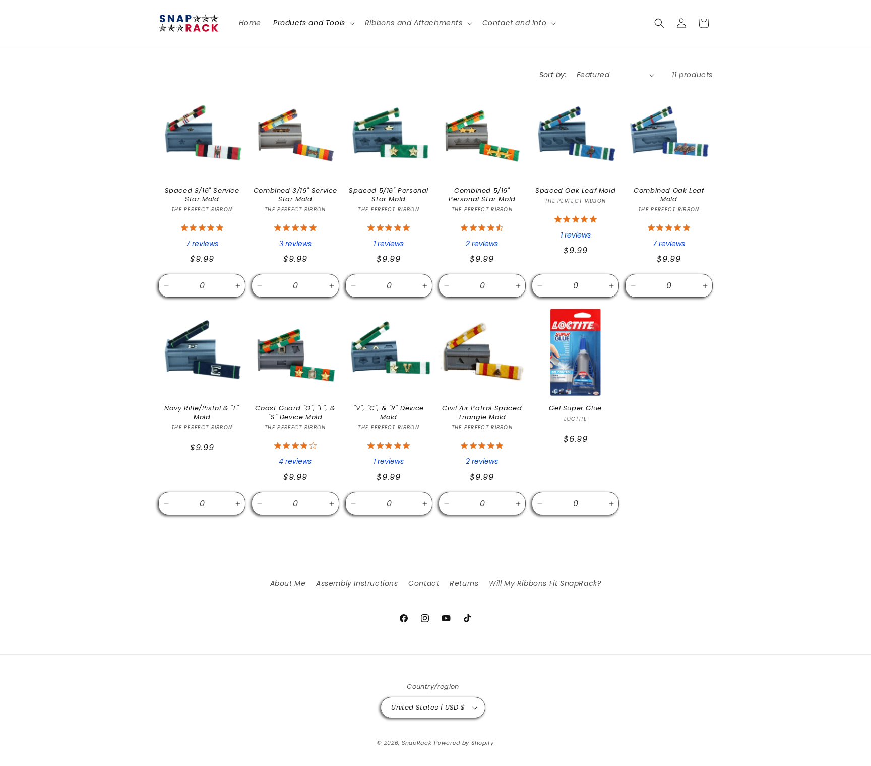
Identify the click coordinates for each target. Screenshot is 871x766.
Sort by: (553, 75)
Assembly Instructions (357, 583)
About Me (288, 583)
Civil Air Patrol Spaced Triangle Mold (482, 413)
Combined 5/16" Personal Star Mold (482, 195)
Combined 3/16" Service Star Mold (295, 195)
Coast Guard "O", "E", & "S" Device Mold (295, 413)
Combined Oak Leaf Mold (669, 195)
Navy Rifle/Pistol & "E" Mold (201, 413)
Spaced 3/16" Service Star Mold (202, 195)
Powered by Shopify (464, 743)
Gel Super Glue (575, 408)
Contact (423, 583)
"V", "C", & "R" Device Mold (389, 413)
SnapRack (417, 743)
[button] (313, 22)
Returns (464, 583)
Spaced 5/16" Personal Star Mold (388, 195)
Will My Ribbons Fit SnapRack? (545, 583)
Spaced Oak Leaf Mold (575, 191)
